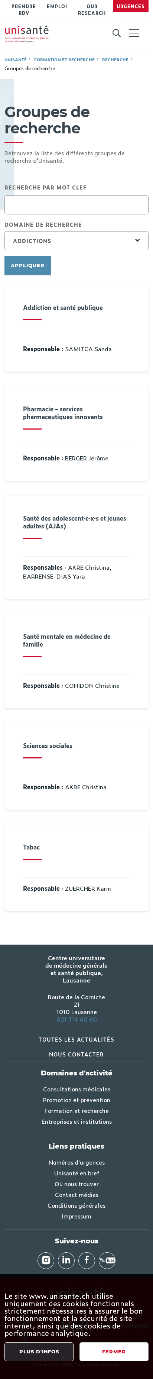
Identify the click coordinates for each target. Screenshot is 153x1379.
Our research (92, 9)
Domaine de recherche (43, 224)
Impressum (76, 1215)
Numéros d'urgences (77, 1162)
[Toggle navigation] (134, 34)
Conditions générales (76, 1205)
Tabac (31, 847)
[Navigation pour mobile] (134, 33)
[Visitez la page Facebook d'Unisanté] (86, 1260)
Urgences (131, 6)
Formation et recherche (64, 59)
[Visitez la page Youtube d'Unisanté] (107, 1260)
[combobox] (76, 240)
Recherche (115, 59)
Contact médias (76, 1194)
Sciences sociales (47, 746)
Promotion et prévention (76, 1099)
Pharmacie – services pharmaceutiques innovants (63, 413)
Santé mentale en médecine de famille (67, 640)
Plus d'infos (39, 1351)
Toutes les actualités (76, 1039)
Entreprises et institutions (77, 1121)
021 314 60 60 (76, 1018)
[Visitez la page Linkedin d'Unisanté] (66, 1260)
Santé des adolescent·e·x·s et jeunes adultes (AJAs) (74, 522)
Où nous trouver (77, 1183)
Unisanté (15, 59)
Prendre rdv (24, 9)
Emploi (57, 6)
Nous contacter (76, 1054)
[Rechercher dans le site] (116, 33)
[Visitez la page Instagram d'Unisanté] (46, 1260)
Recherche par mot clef (45, 187)
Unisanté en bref (76, 1172)
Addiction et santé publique (63, 307)
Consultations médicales (76, 1088)
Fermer (114, 1351)
